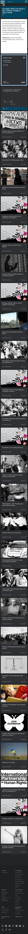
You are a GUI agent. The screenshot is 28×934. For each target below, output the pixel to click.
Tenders (17, 900)
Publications (5, 872)
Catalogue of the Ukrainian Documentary (6, 899)
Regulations (18, 891)
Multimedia (4, 912)
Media (3, 907)
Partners (17, 897)
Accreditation (5, 910)
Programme (18, 870)
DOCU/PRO (17, 877)
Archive (17, 904)
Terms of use (18, 916)
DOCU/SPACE (18, 913)
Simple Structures (19, 883)
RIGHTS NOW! (18, 876)
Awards (17, 886)
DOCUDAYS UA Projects (18, 907)
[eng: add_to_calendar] (24, 57)
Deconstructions (19, 881)
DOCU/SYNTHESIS (19, 879)
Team (16, 895)
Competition (18, 872)
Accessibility (18, 898)
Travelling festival (20, 910)
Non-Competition (19, 874)
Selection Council (19, 893)
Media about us (5, 908)
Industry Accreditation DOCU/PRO (5, 893)
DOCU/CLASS (18, 885)
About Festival (19, 889)
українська (10, 1)
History (17, 902)
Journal (4, 870)
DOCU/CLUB (17, 912)
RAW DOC (4, 896)
